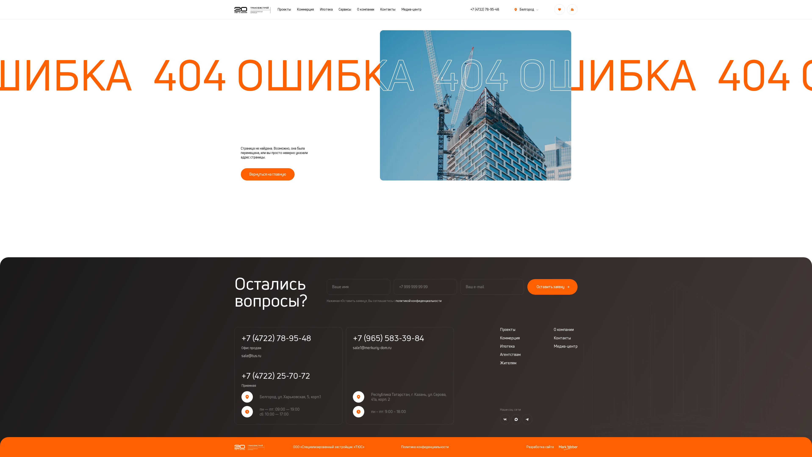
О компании (365, 9)
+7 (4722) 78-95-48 (484, 9)
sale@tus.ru (251, 356)
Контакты (387, 9)
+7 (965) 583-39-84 (388, 338)
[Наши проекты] (572, 9)
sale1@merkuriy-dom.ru (372, 348)
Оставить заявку (550, 286)
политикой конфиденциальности (419, 301)
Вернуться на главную (267, 174)
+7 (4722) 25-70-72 (275, 380)
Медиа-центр (411, 9)
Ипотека (326, 9)
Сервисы (345, 9)
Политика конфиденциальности (425, 447)
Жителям (508, 363)
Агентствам (510, 354)
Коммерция (305, 9)
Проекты (284, 9)
